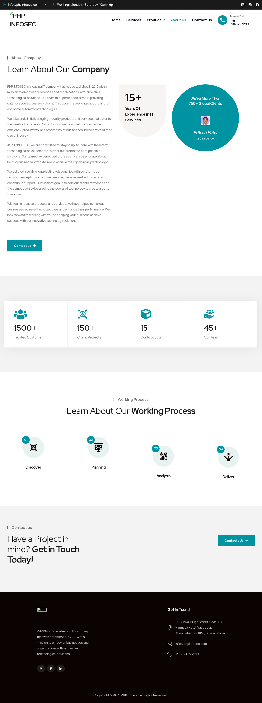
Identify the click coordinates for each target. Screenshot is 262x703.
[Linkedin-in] (61, 669)
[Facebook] (257, 5)
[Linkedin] (243, 5)
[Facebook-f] (51, 669)
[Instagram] (250, 5)
